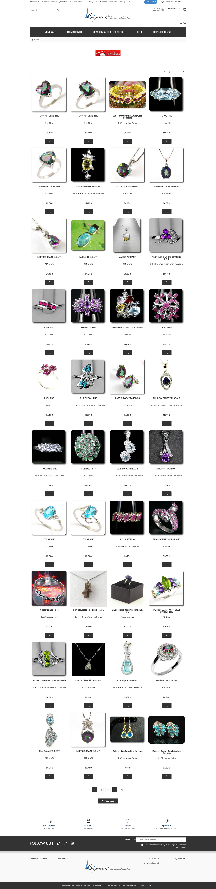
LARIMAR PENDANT (88, 257)
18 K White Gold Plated (166, 758)
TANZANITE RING (49, 469)
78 (122, 790)
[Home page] (108, 14)
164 (49, 697)
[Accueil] (108, 865)
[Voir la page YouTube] (72, 843)
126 (88, 274)
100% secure (88, 826)
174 (166, 485)
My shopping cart (151, 863)
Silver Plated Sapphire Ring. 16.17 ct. (127, 611)
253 (88, 203)
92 (88, 697)
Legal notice (62, 858)
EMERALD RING (88, 469)
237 (166, 133)
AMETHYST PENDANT (166, 469)
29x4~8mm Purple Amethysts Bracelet (127, 117)
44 (127, 626)
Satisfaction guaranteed (127, 826)
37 (166, 768)
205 (49, 344)
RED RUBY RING (127, 539)
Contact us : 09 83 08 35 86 (173, 2)
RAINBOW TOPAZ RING (49, 187)
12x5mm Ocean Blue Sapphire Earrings (166, 752)
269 (88, 485)
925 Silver (49, 123)
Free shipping (49, 826)
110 (88, 133)
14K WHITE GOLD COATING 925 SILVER (88, 193)
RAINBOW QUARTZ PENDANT (166, 398)
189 (88, 344)
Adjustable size (127, 617)
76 (49, 133)
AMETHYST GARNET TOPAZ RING (127, 328)
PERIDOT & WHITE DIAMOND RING (49, 680)
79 (127, 133)
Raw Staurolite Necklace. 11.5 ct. (88, 610)
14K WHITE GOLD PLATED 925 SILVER (49, 476)
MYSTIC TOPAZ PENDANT (128, 187)
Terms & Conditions (39, 858)
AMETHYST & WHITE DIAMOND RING (166, 258)
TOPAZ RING (166, 116)
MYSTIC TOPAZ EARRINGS (127, 398)
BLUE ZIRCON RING (88, 398)
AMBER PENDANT (127, 257)
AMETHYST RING (88, 328)
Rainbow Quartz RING (166, 680)
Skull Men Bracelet (49, 610)
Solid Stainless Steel (49, 617)
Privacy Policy (160, 845)
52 (49, 626)
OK (151, 885)
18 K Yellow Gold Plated (127, 123)
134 (49, 415)
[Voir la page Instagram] (65, 843)
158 (127, 556)
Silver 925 (166, 123)
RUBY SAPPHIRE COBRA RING (166, 539)
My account (179, 858)
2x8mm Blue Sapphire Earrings (127, 751)
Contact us (154, 858)
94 (127, 203)
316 (166, 556)
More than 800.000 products (167, 826)
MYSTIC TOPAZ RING (49, 116)
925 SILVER (127, 193)
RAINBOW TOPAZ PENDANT (167, 187)
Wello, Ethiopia (88, 687)
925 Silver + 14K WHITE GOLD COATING (166, 264)
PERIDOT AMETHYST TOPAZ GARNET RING (166, 611)
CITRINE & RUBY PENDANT (88, 187)
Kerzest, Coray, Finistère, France (88, 617)
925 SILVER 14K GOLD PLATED (128, 546)
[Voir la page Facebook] (58, 843)
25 (88, 626)
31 (127, 768)
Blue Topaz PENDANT (127, 680)
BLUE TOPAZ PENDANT (127, 469)
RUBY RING (49, 328)
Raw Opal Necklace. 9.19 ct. (88, 680)
